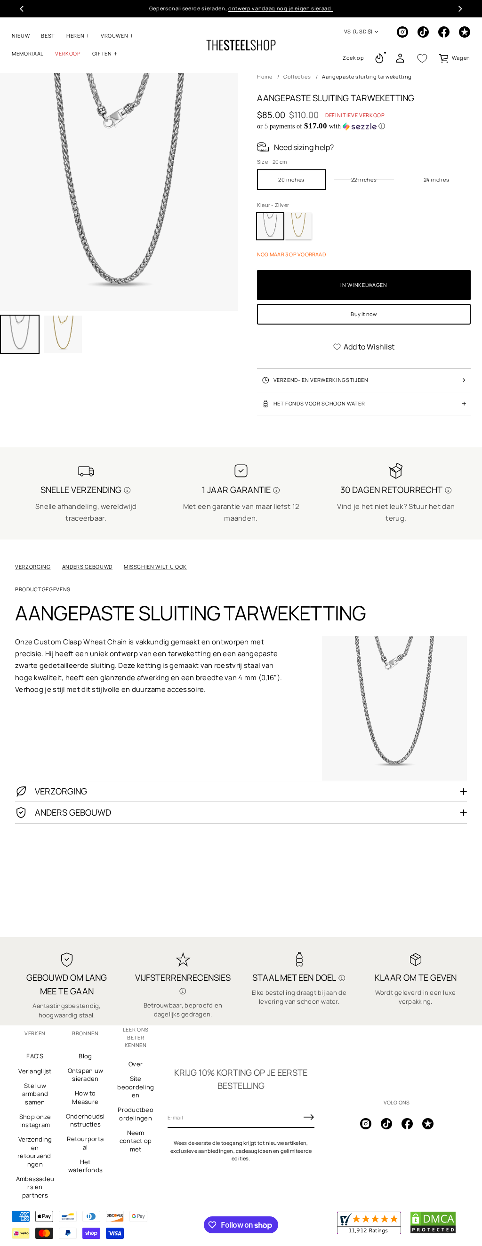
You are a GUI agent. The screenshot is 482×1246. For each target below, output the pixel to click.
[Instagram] (402, 32)
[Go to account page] (400, 58)
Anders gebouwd (87, 566)
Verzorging (33, 566)
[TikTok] (423, 32)
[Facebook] (444, 32)
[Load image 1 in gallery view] (20, 334)
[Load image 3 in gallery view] (63, 334)
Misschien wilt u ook (155, 566)
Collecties (297, 76)
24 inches (437, 179)
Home (265, 76)
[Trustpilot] (464, 32)
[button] (353, 58)
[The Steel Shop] (241, 45)
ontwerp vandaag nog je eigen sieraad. (280, 8)
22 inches (364, 179)
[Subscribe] (308, 1117)
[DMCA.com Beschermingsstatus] (433, 1232)
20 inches (291, 179)
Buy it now (364, 313)
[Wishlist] (422, 58)
